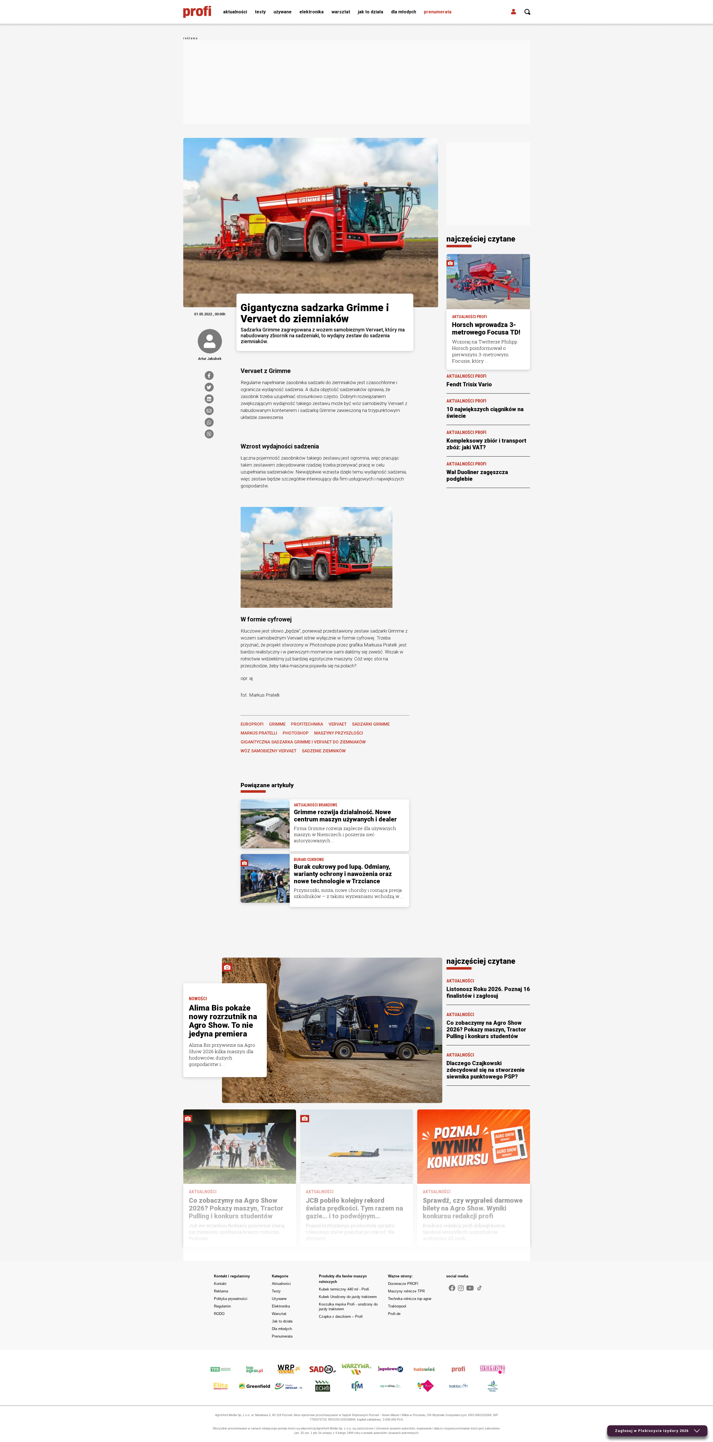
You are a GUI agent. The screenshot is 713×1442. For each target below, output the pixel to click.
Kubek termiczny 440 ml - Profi (344, 1289)
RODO (219, 1314)
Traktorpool (397, 1306)
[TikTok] (479, 1287)
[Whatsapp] (209, 422)
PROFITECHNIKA (307, 724)
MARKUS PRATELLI (259, 733)
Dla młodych (403, 11)
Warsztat (340, 11)
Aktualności (235, 11)
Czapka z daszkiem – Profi (341, 1316)
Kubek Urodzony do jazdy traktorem (348, 1297)
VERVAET (337, 724)
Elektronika (311, 11)
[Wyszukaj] (527, 12)
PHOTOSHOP (296, 733)
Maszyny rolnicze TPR (406, 1291)
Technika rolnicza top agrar (409, 1299)
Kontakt (220, 1284)
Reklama (221, 1291)
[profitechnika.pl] (197, 12)
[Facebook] (209, 375)
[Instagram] (461, 1288)
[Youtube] (470, 1288)
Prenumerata (437, 11)
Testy (260, 11)
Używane (283, 11)
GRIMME (277, 724)
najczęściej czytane (480, 239)
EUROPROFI (252, 724)
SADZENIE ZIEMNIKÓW (324, 750)
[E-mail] (209, 410)
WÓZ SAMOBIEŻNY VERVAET (268, 750)
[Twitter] (209, 387)
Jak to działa (370, 11)
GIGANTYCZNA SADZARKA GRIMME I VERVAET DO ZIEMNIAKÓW (303, 742)
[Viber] (209, 434)
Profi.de (394, 1314)
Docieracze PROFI (403, 1284)
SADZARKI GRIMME (371, 724)
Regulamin (222, 1306)
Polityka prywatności (230, 1299)
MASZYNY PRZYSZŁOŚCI (338, 733)
